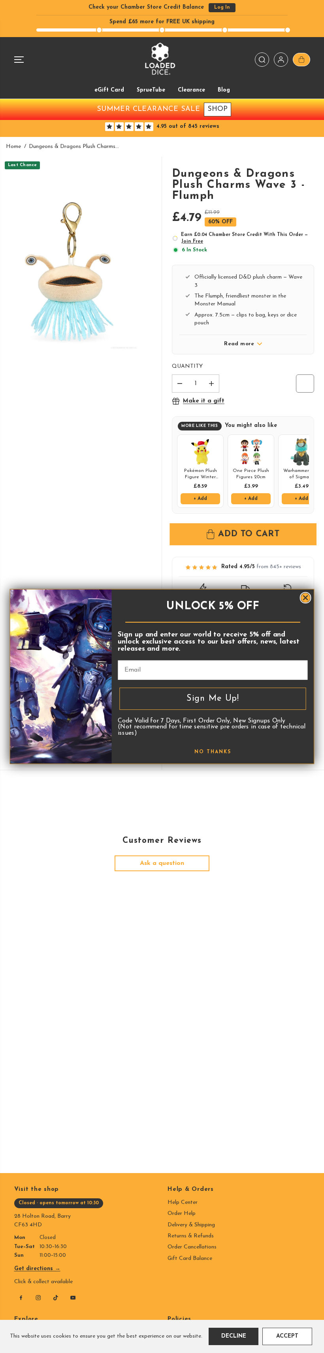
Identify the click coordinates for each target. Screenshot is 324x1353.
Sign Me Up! (212, 698)
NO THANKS (212, 752)
